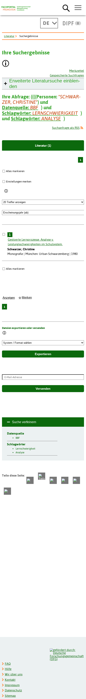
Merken (27, 297)
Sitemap (10, 695)
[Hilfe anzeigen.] (6, 64)
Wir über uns (13, 674)
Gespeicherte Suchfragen (67, 75)
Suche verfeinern (24, 422)
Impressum (12, 685)
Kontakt (10, 679)
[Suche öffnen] (66, 8)
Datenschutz (13, 690)
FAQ (8, 663)
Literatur (9, 36)
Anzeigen (9, 297)
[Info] (6, 191)
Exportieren (43, 354)
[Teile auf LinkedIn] (64, 480)
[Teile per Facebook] (30, 480)
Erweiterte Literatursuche (44, 83)
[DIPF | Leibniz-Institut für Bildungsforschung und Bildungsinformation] (72, 23)
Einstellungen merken (18, 181)
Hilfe (8, 669)
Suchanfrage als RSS (66, 127)
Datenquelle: (20, 107)
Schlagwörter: (40, 113)
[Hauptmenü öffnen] (78, 8)
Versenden (43, 388)
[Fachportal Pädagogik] (16, 8)
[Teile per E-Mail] (76, 480)
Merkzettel (76, 70)
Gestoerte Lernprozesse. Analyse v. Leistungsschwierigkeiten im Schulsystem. (35, 242)
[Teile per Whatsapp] (53, 480)
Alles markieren (15, 171)
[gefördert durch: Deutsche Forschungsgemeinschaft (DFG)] (66, 654)
